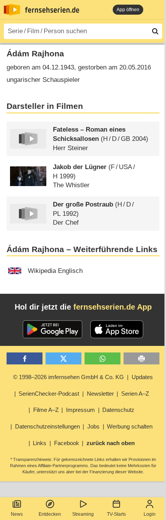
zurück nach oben (110, 443)
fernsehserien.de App (112, 307)
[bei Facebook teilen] (24, 358)
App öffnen (128, 9)
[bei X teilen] (63, 358)
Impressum (80, 410)
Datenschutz (118, 410)
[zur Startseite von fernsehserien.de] (12, 9)
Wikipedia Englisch (55, 270)
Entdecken (50, 514)
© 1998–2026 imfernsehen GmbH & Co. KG (68, 377)
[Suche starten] (155, 31)
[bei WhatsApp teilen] (102, 358)
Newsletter (100, 393)
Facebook (66, 443)
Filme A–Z (46, 410)
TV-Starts (116, 514)
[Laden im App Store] (117, 329)
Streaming (83, 514)
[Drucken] (141, 358)
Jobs (93, 426)
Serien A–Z (135, 393)
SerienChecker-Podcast (49, 393)
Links (39, 443)
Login (150, 514)
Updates (142, 377)
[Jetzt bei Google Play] (53, 329)
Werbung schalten (129, 426)
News (17, 514)
